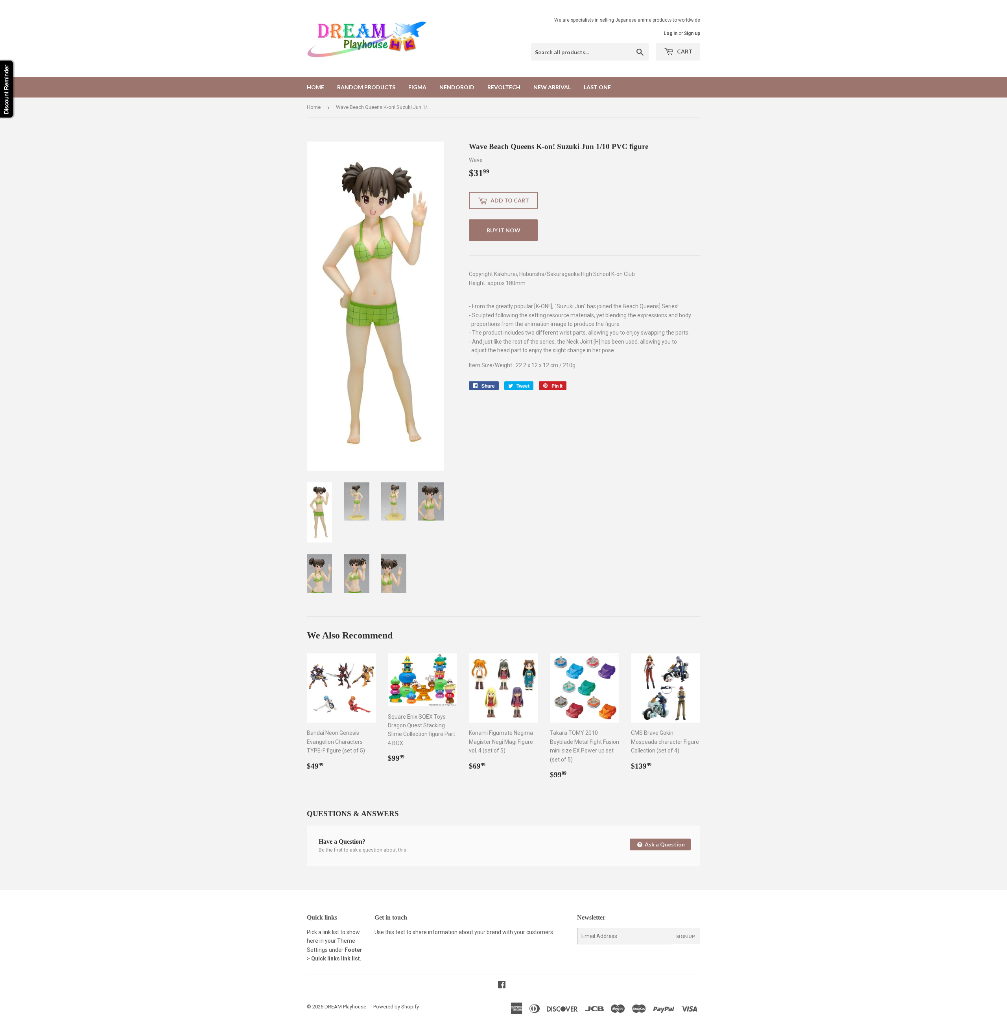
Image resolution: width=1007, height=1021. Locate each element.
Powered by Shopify (396, 1007)
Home (315, 87)
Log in (670, 33)
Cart (684, 51)
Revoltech (503, 87)
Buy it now (503, 230)
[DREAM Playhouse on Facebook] (502, 985)
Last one (597, 87)
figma (417, 87)
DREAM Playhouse (345, 1007)
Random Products (366, 87)
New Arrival (552, 87)
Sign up (692, 33)
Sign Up (685, 936)
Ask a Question (664, 844)
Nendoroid (456, 87)
